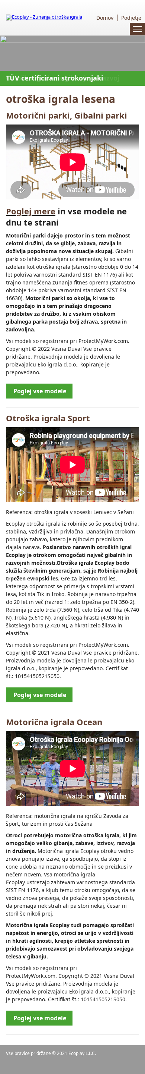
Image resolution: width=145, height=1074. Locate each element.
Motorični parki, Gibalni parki (66, 115)
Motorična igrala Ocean (54, 721)
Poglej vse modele (39, 391)
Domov (104, 18)
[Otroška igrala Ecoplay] (44, 16)
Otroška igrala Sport (48, 417)
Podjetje (131, 18)
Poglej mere (30, 211)
